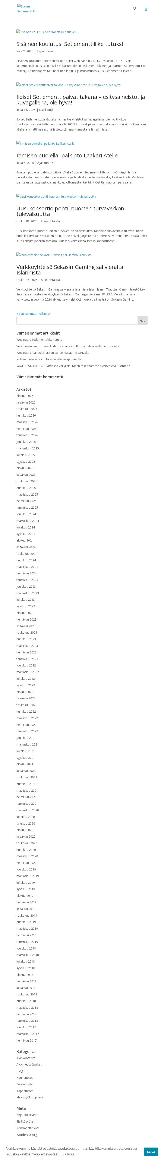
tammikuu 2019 (27, 942)
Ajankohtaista (46, 163)
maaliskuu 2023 (27, 646)
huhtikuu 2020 (26, 850)
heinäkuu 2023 (26, 619)
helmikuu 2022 (26, 725)
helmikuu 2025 (26, 501)
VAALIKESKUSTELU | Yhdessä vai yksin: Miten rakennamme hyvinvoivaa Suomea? (73, 366)
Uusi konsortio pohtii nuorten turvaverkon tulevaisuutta (70, 211)
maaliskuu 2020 (27, 856)
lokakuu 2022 (25, 679)
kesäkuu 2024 (25, 547)
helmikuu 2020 (26, 863)
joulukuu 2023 (26, 586)
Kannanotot (24, 1078)
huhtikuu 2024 (26, 560)
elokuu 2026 (24, 396)
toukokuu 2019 (26, 915)
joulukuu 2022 (26, 665)
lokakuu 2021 (25, 751)
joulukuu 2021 (26, 738)
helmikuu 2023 (26, 652)
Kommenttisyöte (28, 1128)
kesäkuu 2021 (25, 771)
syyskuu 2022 (25, 685)
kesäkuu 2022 (25, 698)
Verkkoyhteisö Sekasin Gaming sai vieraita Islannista (69, 269)
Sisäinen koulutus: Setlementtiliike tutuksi (69, 44)
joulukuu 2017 (26, 1027)
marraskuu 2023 (27, 593)
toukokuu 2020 (26, 843)
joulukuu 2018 (26, 948)
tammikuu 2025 (27, 507)
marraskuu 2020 (27, 810)
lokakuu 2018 (25, 961)
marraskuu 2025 (27, 448)
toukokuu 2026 (26, 409)
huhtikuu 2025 (26, 488)
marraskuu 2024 (27, 521)
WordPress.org (26, 1135)
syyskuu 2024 (25, 534)
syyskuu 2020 (25, 823)
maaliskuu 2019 (27, 928)
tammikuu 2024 (27, 580)
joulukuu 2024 (26, 514)
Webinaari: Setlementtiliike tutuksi (39, 340)
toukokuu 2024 (26, 554)
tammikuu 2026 (27, 435)
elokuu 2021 (24, 764)
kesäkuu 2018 (25, 988)
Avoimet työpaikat (29, 1064)
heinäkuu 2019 (26, 902)
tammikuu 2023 (27, 659)
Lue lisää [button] (68, 1154)
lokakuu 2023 (25, 599)
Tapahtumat (45, 51)
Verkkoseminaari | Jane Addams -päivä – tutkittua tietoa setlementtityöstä (67, 346)
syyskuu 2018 (25, 968)
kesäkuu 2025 (25, 475)
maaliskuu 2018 (27, 1007)
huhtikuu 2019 (26, 922)
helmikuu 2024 (26, 573)
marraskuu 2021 (27, 744)
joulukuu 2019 (26, 869)
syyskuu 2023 (25, 606)
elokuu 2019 (24, 896)
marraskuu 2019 (27, 876)
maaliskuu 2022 (27, 718)
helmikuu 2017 (26, 1040)
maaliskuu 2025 (27, 494)
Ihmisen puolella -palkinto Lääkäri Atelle (67, 155)
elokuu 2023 (24, 613)
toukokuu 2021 (26, 777)
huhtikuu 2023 (26, 639)
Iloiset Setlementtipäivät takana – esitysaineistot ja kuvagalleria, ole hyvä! (80, 99)
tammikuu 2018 (27, 1021)
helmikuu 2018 (26, 1014)
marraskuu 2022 (27, 672)
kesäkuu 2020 (25, 836)
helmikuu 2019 (26, 935)
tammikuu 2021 (27, 803)
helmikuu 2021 (26, 797)
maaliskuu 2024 (27, 567)
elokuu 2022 (24, 692)
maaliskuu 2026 (27, 422)
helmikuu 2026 (26, 429)
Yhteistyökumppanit (30, 1097)
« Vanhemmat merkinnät (33, 313)
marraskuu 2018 (27, 955)
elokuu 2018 (24, 975)
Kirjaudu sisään (26, 1115)
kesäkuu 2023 (25, 626)
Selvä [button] (151, 1152)
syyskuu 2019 (25, 889)
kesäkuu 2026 (25, 402)
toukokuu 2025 (26, 481)
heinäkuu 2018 (26, 981)
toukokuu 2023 (26, 632)
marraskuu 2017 (27, 1034)
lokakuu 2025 (25, 455)
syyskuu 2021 (25, 758)
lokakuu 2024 (25, 527)
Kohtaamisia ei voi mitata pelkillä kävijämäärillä (48, 359)
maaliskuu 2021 (27, 790)
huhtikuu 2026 (26, 415)
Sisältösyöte (24, 1121)
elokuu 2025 (24, 468)
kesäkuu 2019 (25, 909)
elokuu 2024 (24, 540)
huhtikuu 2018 (26, 1001)
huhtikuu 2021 (26, 784)
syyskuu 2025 (25, 461)
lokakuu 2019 (25, 883)
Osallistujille (47, 110)
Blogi (19, 1071)
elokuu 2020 (24, 830)
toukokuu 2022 (26, 705)
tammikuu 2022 (27, 731)
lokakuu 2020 (25, 817)
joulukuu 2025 (26, 442)
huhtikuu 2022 (26, 711)
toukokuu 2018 (26, 994)
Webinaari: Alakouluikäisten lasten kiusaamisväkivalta (52, 353)
